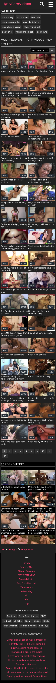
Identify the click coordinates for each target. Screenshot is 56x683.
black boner (22, 17)
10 (43, 451)
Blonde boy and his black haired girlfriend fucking (12, 399)
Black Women (10, 625)
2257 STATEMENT (26, 575)
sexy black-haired (31, 22)
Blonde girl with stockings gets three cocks (26, 668)
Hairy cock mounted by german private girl (26, 672)
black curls (42, 31)
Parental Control (26, 579)
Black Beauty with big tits (40, 441)
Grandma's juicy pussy (26, 664)
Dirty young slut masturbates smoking (26, 656)
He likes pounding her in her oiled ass (26, 660)
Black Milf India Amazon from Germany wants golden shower (14, 335)
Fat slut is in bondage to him (41, 289)
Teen (27, 621)
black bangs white (11, 22)
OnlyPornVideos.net (26, 583)
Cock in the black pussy (39, 376)
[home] (3, 549)
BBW (43, 616)
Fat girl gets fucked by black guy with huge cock (14, 94)
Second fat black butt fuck (40, 71)
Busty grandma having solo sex (26, 648)
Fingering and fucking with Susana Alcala (26, 676)
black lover (7, 31)
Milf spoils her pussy (10, 136)
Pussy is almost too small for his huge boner (41, 159)
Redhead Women (28, 625)
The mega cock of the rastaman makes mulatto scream (39, 182)
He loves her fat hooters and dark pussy (39, 312)
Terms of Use (26, 567)
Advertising (26, 591)
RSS (26, 595)
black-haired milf (32, 27)
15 (5, 456)
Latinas (34, 616)
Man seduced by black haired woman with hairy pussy (12, 378)
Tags (26, 603)
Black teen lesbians (37, 354)
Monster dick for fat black (13, 71)
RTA (27, 599)
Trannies (36, 621)
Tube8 (46, 621)
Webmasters (26, 587)
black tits (35, 17)
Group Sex (24, 616)
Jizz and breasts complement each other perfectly (39, 138)
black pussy (7, 17)
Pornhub (7, 621)
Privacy (26, 563)
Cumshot (18, 621)
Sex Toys (43, 625)
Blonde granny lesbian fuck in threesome (26, 639)
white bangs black (24, 31)
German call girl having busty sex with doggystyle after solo (14, 248)
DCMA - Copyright (27, 571)
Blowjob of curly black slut (40, 333)
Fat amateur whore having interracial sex (40, 94)
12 (49, 451)
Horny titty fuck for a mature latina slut (26, 643)
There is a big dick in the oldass (26, 652)
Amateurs (11, 616)
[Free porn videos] (17, 6)
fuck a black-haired (11, 27)
